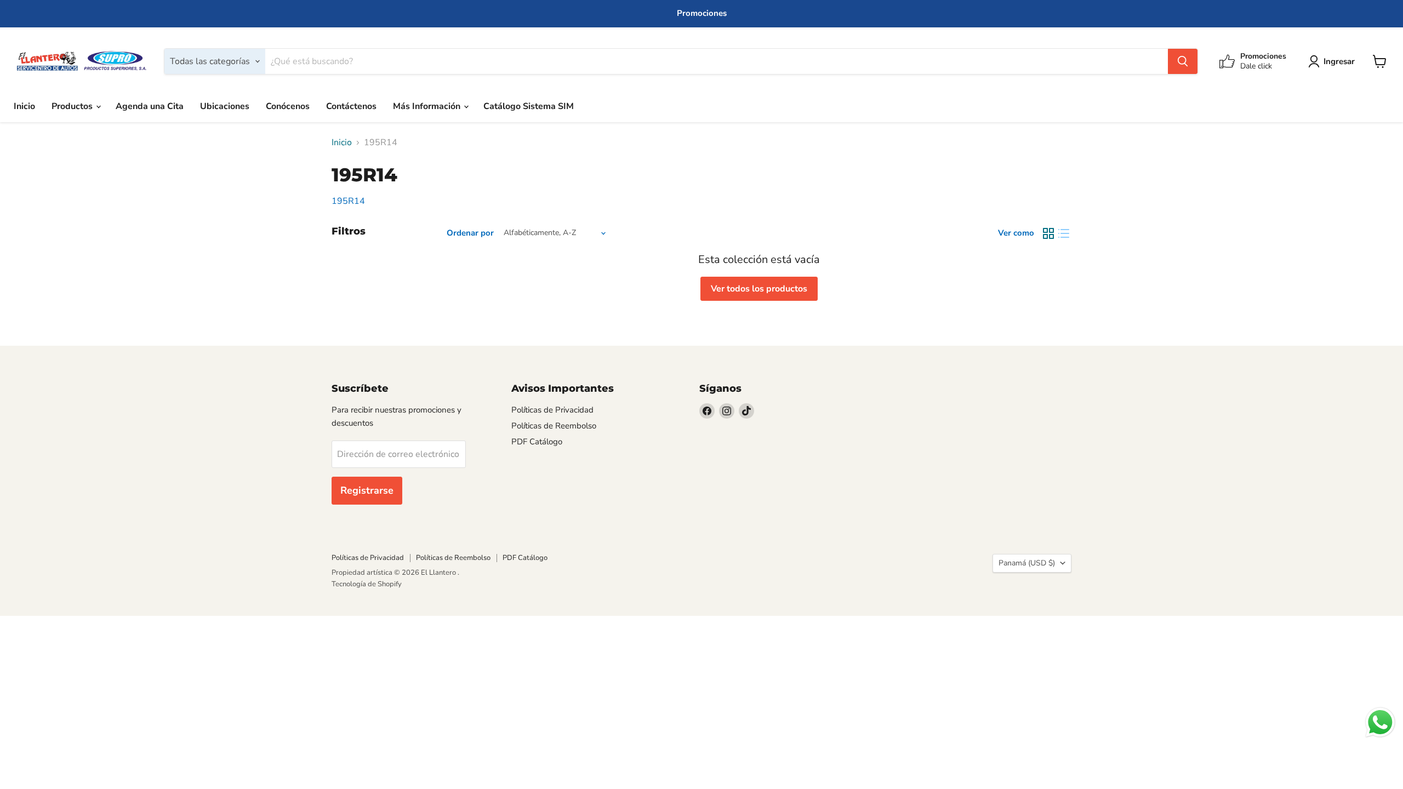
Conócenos (288, 106)
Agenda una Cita (150, 106)
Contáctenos (351, 106)
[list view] (1063, 233)
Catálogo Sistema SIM (528, 106)
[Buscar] (1182, 61)
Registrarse (366, 490)
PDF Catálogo (536, 441)
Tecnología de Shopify (367, 584)
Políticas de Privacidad (552, 409)
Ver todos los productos (759, 289)
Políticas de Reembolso (553, 425)
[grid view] (1048, 233)
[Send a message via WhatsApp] (1380, 722)
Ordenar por (470, 233)
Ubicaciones (224, 106)
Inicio (24, 106)
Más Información (428, 106)
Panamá (1027, 563)
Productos (73, 106)
